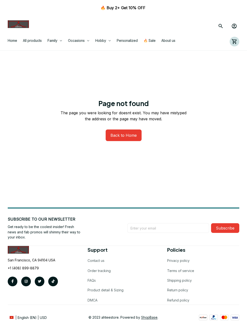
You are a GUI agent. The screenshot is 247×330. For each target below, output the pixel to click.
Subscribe (225, 228)
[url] (149, 317)
